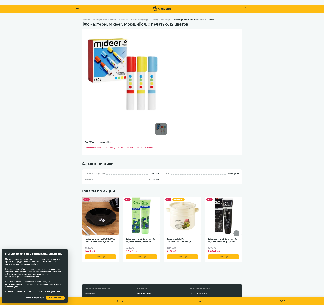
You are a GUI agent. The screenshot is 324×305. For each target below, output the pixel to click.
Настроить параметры (34, 298)
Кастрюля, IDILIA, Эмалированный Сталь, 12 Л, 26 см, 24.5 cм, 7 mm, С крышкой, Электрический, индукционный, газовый (182, 240)
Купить (98, 256)
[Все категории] (77, 8)
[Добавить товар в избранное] (114, 201)
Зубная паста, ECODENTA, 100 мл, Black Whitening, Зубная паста (222, 240)
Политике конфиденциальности (46, 292)
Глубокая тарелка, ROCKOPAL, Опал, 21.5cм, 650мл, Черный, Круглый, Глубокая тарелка (100, 240)
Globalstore (86, 20)
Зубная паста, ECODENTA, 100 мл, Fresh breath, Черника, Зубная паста (140, 240)
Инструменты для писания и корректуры (134, 20)
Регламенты (90, 293)
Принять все (55, 298)
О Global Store (144, 293)
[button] (236, 233)
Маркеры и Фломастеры (161, 20)
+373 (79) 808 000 (199, 293)
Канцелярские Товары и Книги (104, 20)
